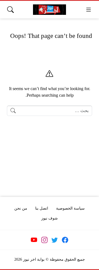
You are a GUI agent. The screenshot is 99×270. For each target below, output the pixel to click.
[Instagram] (44, 240)
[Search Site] (10, 9)
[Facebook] (65, 240)
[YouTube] (34, 240)
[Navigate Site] (88, 9)
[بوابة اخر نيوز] (49, 9)
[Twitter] (54, 240)
